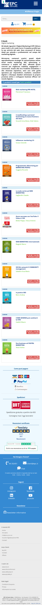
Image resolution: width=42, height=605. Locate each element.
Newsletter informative (16, 512)
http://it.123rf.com (35, 603)
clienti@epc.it (32, 463)
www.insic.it (5, 567)
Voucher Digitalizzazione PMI (10, 538)
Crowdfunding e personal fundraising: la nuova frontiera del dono (27, 117)
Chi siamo (5, 533)
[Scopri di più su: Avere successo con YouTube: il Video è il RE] (7, 221)
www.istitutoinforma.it (8, 569)
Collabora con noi (7, 535)
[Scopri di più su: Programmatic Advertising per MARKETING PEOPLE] (7, 171)
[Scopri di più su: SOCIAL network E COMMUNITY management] (7, 272)
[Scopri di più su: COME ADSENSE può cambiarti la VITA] (7, 323)
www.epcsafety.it (7, 574)
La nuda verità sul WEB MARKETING (24, 192)
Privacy (4, 587)
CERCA (35, 19)
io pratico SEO (21, 292)
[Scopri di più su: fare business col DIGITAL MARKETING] (7, 348)
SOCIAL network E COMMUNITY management (27, 268)
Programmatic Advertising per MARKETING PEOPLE (27, 166)
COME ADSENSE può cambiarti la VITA (27, 319)
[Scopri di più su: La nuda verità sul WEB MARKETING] (7, 196)
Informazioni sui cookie (9, 589)
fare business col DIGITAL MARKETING (25, 344)
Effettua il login (33, 11)
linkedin (11, 498)
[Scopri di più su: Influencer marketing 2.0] (7, 145)
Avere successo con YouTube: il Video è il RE (27, 217)
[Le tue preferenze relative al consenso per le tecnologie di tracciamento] (3, 2)
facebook (30, 491)
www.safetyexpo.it (7, 572)
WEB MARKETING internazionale (27, 242)
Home (4, 530)
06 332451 (13, 463)
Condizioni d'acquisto (8, 584)
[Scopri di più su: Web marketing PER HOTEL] (7, 94)
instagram (11, 491)
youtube (30, 498)
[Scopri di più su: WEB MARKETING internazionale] (7, 247)
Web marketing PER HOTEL (25, 90)
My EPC (17, 24)
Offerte (4, 555)
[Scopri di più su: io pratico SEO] (7, 297)
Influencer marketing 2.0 (25, 140)
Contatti (4, 540)
